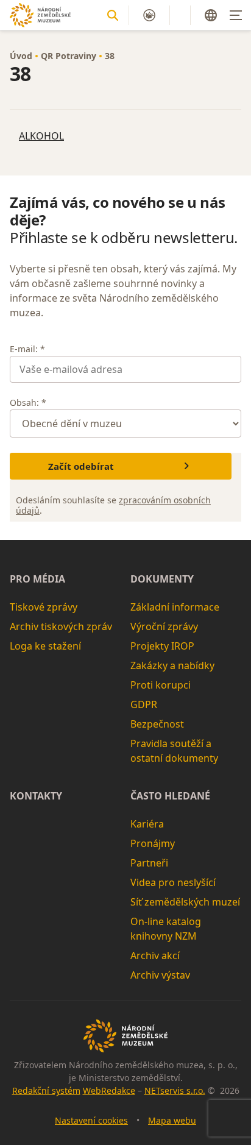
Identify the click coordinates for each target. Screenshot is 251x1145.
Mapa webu (172, 1120)
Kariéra (147, 824)
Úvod (21, 56)
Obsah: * (28, 402)
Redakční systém (46, 1090)
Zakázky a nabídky (172, 665)
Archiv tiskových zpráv (61, 626)
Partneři (149, 863)
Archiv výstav (160, 975)
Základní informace (174, 607)
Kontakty (36, 796)
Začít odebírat (81, 466)
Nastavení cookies (91, 1120)
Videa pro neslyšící (173, 882)
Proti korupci (160, 685)
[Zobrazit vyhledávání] (112, 15)
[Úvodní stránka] (40, 15)
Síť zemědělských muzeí (185, 902)
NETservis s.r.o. (174, 1090)
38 (110, 56)
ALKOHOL (41, 136)
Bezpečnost (157, 724)
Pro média (37, 579)
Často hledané (170, 796)
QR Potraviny (68, 56)
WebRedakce (109, 1090)
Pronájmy (152, 843)
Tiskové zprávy (43, 607)
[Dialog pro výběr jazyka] (211, 15)
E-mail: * (27, 349)
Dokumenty (162, 579)
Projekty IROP (162, 646)
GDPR (143, 704)
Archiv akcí (155, 955)
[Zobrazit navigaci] (236, 15)
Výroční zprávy (164, 626)
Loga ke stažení (45, 646)
